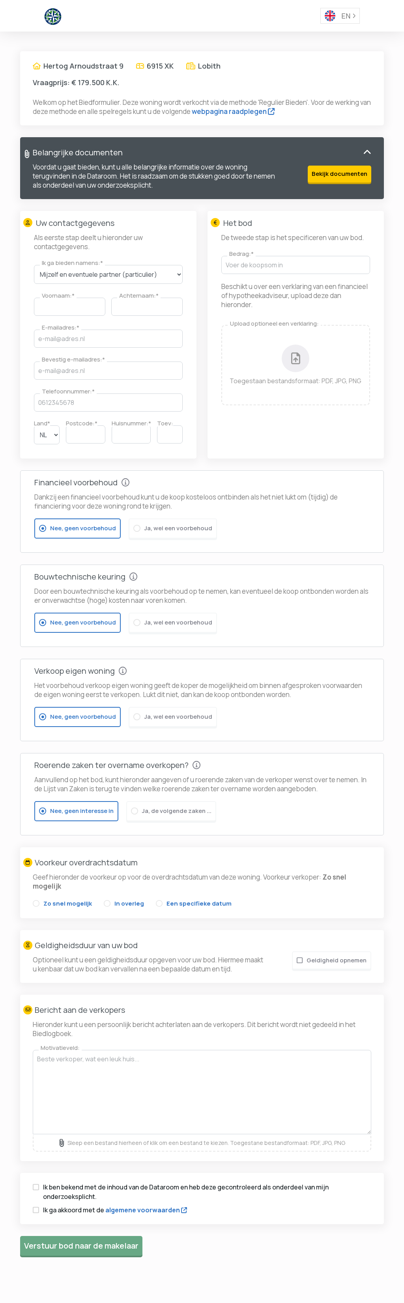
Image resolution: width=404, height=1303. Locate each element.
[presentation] (295, 365)
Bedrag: (241, 253)
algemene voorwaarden (142, 1210)
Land (42, 423)
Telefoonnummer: (68, 391)
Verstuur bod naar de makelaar (81, 1245)
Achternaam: (139, 295)
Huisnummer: (131, 423)
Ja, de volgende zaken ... (176, 811)
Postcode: (81, 423)
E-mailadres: (60, 327)
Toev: (165, 423)
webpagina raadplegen (229, 111)
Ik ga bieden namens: (72, 262)
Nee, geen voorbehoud (83, 528)
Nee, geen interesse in (82, 811)
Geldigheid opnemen (337, 960)
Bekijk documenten (339, 174)
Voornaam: (58, 295)
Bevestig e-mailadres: (73, 359)
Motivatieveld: (60, 1047)
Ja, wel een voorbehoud (178, 528)
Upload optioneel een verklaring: (274, 323)
